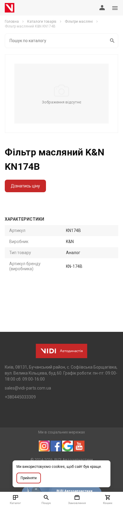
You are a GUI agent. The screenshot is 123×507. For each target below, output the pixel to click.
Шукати (112, 41)
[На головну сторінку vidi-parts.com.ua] (9, 8)
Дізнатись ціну (25, 186)
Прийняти (29, 478)
